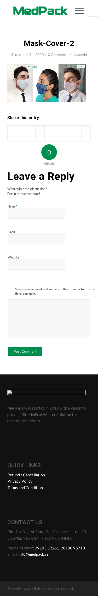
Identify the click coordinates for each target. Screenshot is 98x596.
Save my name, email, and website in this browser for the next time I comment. (56, 291)
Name (12, 206)
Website (13, 257)
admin (82, 54)
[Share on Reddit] (76, 133)
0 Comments (58, 54)
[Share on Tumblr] (58, 133)
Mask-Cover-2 (49, 43)
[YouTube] (42, 432)
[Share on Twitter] (21, 133)
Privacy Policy (19, 481)
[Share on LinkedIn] (49, 133)
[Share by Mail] (86, 133)
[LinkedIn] (32, 432)
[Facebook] (12, 432)
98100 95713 (73, 548)
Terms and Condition (25, 487)
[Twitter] (22, 432)
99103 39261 (47, 548)
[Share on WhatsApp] (30, 133)
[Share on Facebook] (12, 133)
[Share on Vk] (67, 133)
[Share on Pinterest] (40, 133)
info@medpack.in (33, 554)
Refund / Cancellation (26, 474)
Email (12, 232)
